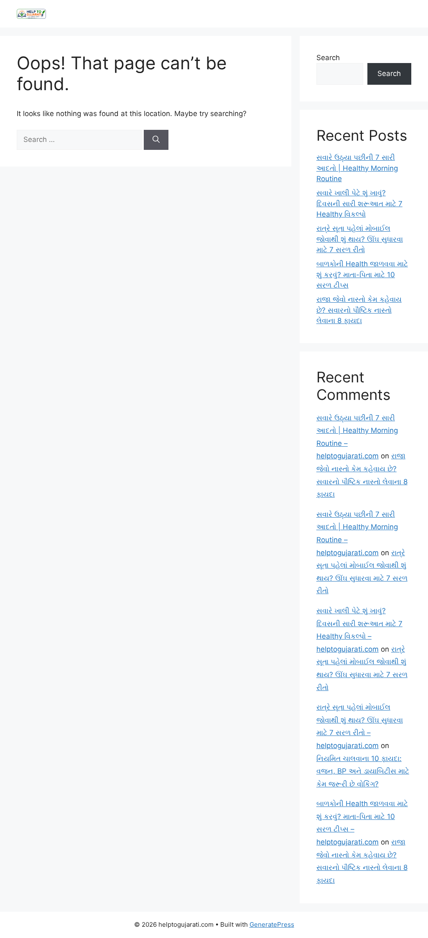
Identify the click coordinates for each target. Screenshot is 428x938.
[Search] (156, 140)
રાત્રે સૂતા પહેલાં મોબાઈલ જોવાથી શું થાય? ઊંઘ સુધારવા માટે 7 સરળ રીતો (359, 239)
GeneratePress (272, 924)
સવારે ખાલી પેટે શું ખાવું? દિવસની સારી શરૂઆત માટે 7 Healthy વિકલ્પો (359, 203)
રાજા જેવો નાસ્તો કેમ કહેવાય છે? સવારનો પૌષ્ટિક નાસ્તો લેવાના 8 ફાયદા (359, 310)
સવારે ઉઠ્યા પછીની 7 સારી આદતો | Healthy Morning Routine (357, 168)
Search (328, 57)
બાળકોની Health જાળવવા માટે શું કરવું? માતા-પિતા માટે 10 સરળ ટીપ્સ (362, 274)
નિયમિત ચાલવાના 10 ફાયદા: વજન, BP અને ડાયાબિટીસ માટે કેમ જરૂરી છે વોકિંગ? (362, 771)
